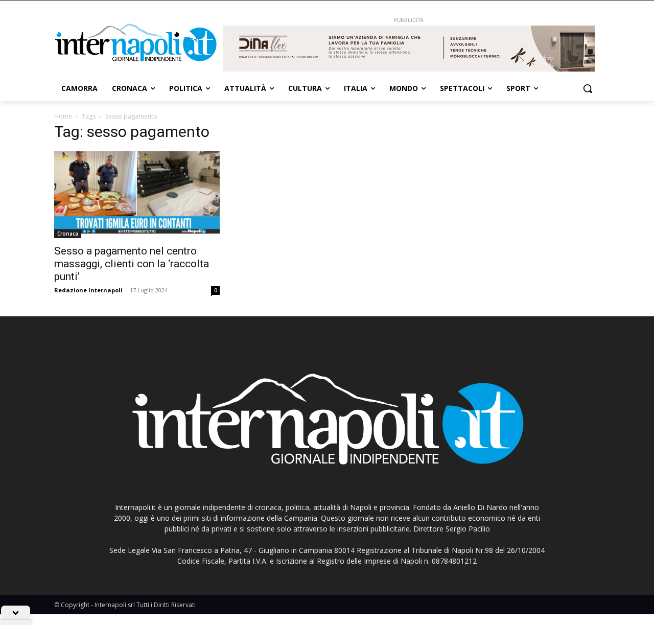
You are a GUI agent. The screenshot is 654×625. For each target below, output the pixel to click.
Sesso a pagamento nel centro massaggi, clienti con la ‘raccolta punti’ (131, 264)
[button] (587, 88)
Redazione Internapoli (88, 290)
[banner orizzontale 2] (409, 49)
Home (63, 116)
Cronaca (67, 233)
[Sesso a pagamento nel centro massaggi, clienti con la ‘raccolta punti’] (137, 194)
